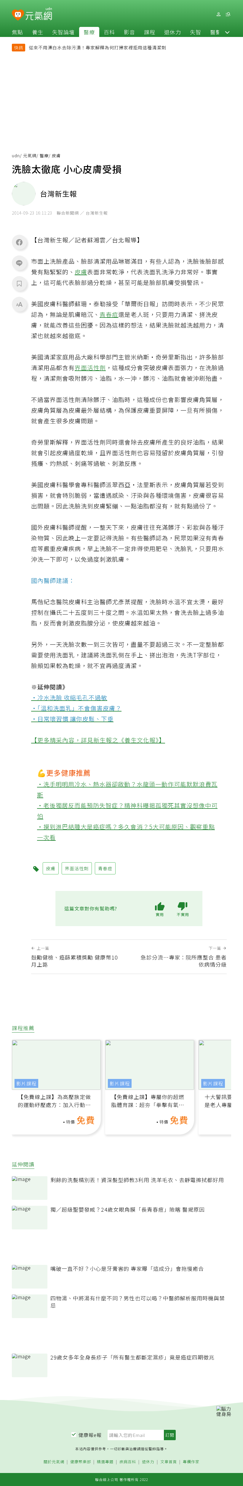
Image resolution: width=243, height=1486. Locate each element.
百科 (109, 32)
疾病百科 (127, 1462)
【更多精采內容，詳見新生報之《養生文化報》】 (98, 740)
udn (16, 155)
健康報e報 (90, 1435)
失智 (195, 32)
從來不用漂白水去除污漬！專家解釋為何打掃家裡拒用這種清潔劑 (97, 47)
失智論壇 (63, 32)
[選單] (227, 14)
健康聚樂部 (80, 1462)
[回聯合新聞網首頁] (18, 15)
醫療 (89, 32)
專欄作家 (191, 1462)
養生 (37, 32)
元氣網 (29, 155)
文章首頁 (168, 1462)
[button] (227, 32)
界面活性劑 (90, 367)
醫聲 (215, 32)
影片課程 (26, 1083)
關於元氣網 (54, 1462)
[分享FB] (19, 242)
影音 (129, 32)
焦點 (17, 32)
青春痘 (109, 314)
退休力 (172, 32)
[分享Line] (19, 262)
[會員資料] (218, 14)
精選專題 (105, 1462)
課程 (149, 32)
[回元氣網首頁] (38, 14)
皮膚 (81, 272)
